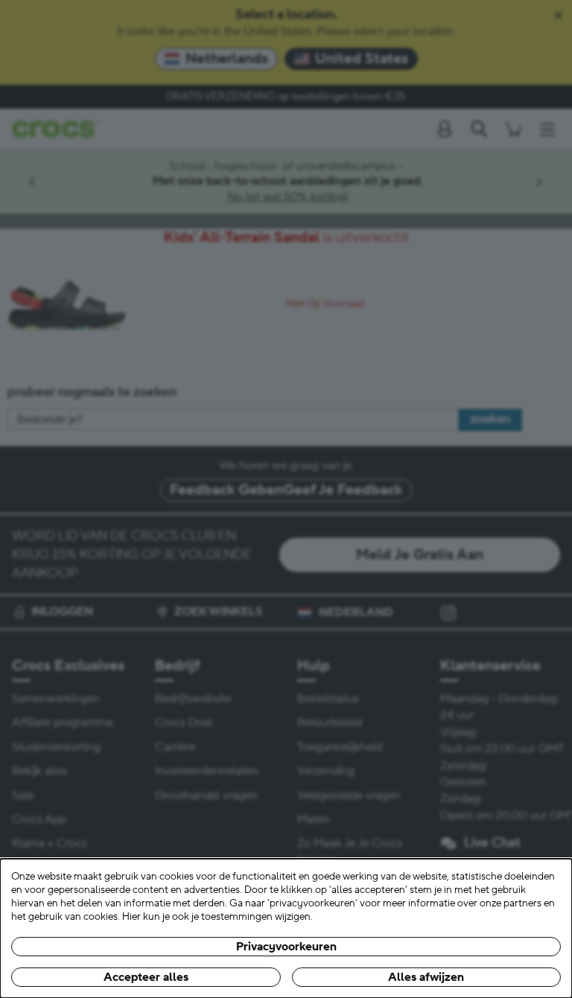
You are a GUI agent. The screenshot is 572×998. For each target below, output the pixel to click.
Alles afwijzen (426, 977)
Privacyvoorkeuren (286, 946)
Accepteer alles (146, 977)
